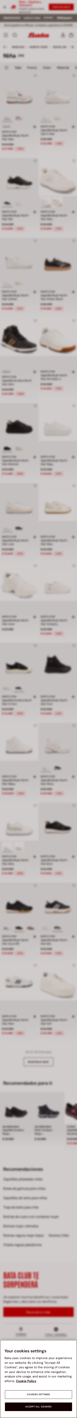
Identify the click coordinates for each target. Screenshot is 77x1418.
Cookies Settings (38, 1394)
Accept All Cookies (38, 1406)
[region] (38, 1379)
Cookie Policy (26, 1381)
